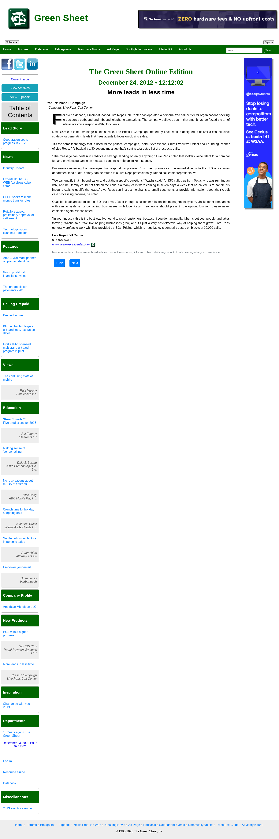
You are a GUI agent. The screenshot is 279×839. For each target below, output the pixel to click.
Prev (59, 263)
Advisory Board (252, 824)
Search (269, 50)
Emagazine (47, 824)
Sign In (269, 42)
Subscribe (11, 42)
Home (7, 49)
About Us (185, 49)
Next (75, 263)
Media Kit (165, 49)
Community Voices (200, 824)
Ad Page (113, 49)
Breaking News (114, 824)
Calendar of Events (172, 824)
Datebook (41, 49)
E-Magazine (63, 49)
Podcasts (149, 824)
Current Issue (20, 79)
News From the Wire (87, 824)
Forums (23, 49)
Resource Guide (89, 49)
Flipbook (64, 824)
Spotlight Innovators (139, 49)
